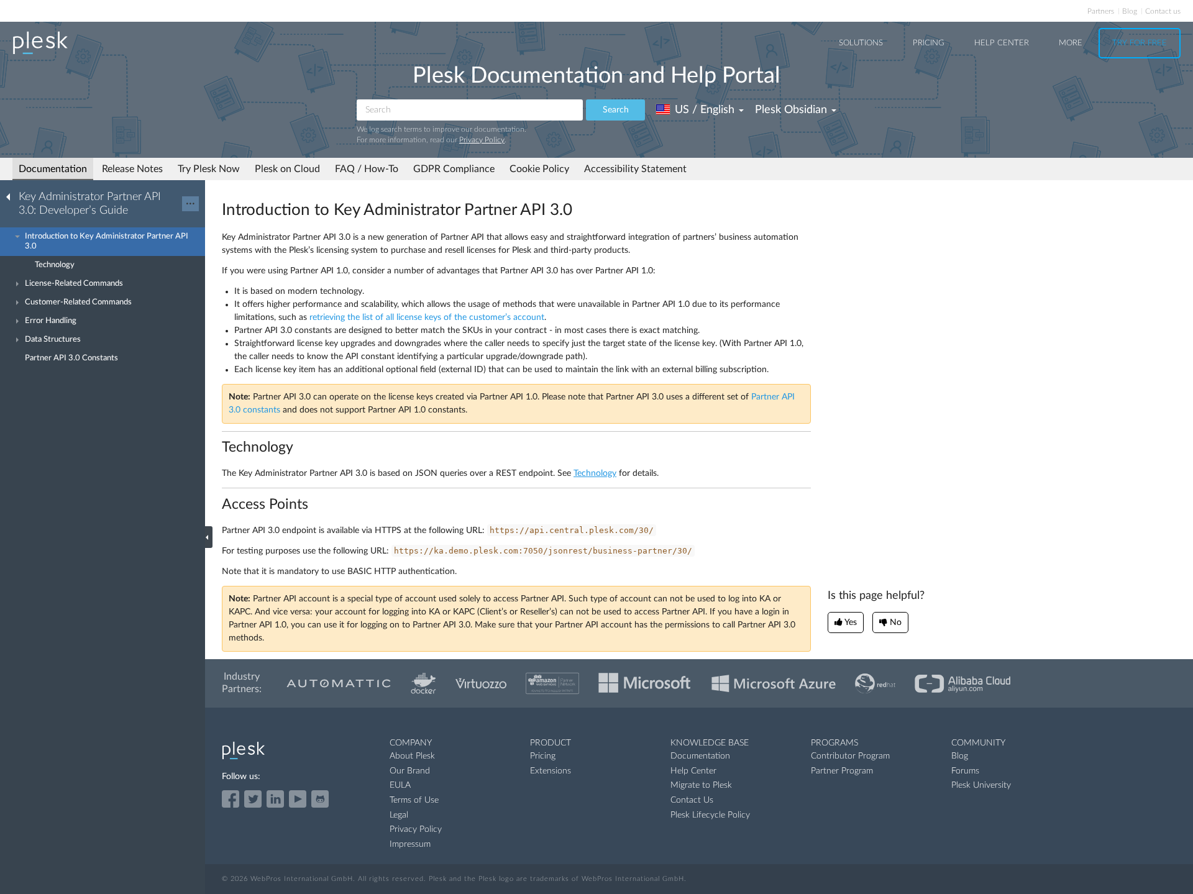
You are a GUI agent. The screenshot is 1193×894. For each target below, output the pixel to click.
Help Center (1001, 43)
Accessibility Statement (635, 169)
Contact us (1163, 11)
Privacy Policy (482, 140)
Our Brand (410, 771)
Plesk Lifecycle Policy (710, 815)
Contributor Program (850, 756)
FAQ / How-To (366, 169)
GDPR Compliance (454, 169)
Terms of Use (414, 800)
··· (190, 203)
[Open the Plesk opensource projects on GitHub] (320, 799)
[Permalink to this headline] (579, 210)
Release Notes (132, 169)
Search (616, 110)
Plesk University (981, 785)
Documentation (53, 169)
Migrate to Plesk (701, 785)
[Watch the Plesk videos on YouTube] (297, 799)
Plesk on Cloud (287, 169)
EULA (400, 785)
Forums (965, 771)
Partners (1100, 11)
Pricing (928, 43)
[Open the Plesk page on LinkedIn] (275, 799)
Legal (399, 815)
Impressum (410, 844)
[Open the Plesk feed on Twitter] (253, 799)
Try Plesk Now (209, 169)
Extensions (550, 771)
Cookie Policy (539, 169)
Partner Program (842, 771)
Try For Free (1139, 43)
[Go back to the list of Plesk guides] (11, 196)
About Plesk (412, 756)
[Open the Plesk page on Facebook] (230, 799)
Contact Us (691, 800)
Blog (1129, 11)
